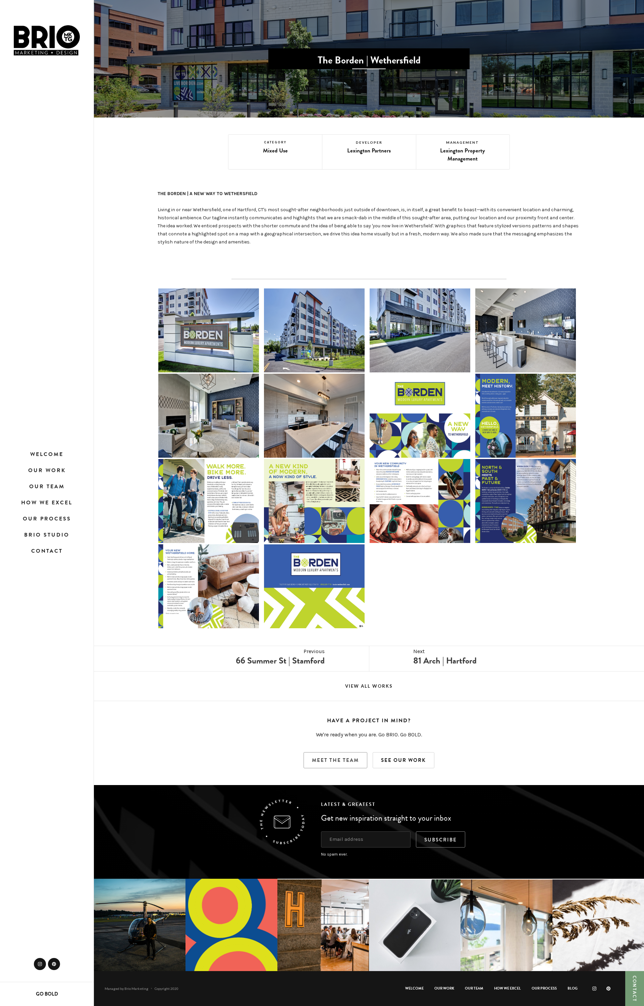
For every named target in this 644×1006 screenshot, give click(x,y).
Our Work (47, 470)
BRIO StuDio (46, 535)
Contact (47, 551)
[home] (47, 40)
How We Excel (46, 503)
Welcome (46, 454)
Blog (573, 988)
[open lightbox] (208, 330)
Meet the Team (335, 760)
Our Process (47, 519)
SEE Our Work (403, 760)
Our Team (47, 487)
